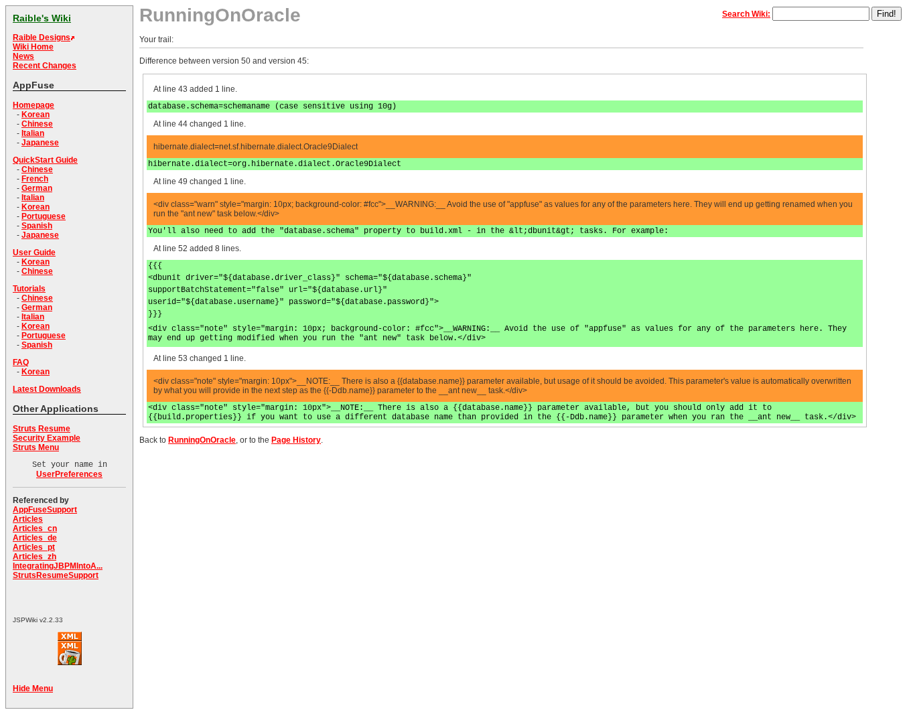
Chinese (37, 124)
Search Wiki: (746, 14)
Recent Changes (44, 65)
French (34, 179)
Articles (28, 519)
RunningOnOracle (202, 440)
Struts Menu (36, 447)
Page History (296, 440)
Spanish (36, 225)
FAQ (21, 362)
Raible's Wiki (42, 18)
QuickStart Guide (45, 160)
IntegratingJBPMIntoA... (57, 566)
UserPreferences (69, 474)
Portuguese (43, 216)
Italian (32, 133)
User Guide (34, 252)
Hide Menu (33, 688)
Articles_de (35, 538)
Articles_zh (34, 556)
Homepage (33, 105)
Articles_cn (35, 528)
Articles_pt (34, 547)
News (23, 56)
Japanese (40, 142)
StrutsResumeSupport (55, 575)
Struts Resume (41, 428)
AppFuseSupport (45, 509)
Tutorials (29, 288)
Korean (35, 114)
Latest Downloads (47, 389)
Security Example (46, 438)
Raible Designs (41, 37)
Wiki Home (33, 47)
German (36, 188)
